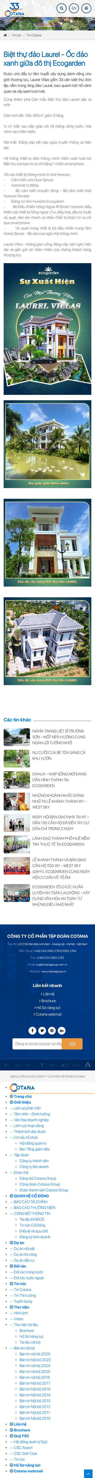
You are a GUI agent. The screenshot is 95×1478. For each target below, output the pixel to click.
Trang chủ (22, 1096)
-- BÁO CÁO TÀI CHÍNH (29, 1201)
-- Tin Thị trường (23, 1295)
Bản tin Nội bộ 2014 (34, 1395)
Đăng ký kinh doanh (34, 1237)
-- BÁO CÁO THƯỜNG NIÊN (32, 1207)
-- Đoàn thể (19, 1172)
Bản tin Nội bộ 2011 (34, 1412)
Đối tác (19, 1266)
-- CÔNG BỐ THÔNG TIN (30, 1213)
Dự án (18, 1242)
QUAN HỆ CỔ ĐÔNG (31, 1196)
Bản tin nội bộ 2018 (34, 1377)
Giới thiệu (22, 1102)
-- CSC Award (21, 1447)
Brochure (48, 1001)
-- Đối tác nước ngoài (27, 1278)
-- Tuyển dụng (21, 1301)
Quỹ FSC (21, 1436)
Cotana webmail (48, 1014)
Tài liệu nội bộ (29, 1342)
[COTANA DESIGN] (67, 1064)
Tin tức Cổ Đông (32, 1225)
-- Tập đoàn (19, 1155)
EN (74, 8)
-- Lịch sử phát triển (25, 1108)
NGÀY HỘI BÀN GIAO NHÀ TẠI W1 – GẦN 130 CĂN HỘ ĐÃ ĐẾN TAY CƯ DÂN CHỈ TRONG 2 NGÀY (60, 823)
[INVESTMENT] (21, 1064)
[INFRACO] (10, 1064)
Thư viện (21, 1307)
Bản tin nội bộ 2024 (34, 1365)
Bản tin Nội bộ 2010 (35, 1418)
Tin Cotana (33, 35)
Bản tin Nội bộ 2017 (34, 1383)
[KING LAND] (33, 1064)
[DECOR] (79, 1064)
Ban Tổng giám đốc (34, 1149)
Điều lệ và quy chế (33, 1231)
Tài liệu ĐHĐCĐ (31, 1219)
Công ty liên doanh (34, 1166)
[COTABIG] (56, 1064)
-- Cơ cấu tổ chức (24, 1137)
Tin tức (16, 35)
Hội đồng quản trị (33, 1143)
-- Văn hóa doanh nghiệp (29, 1120)
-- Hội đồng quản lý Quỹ (28, 1441)
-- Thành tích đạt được (28, 1131)
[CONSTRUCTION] (44, 1064)
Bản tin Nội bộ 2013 (34, 1400)
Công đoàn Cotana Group (39, 1184)
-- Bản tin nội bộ (22, 1348)
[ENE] (90, 1064)
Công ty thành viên (34, 1160)
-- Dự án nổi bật (22, 1248)
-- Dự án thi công (23, 1254)
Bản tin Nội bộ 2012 (34, 1406)
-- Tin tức (17, 1459)
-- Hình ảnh (19, 1313)
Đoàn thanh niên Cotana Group (43, 1190)
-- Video (16, 1319)
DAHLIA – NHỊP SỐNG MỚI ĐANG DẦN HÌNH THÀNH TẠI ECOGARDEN (59, 780)
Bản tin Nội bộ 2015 (34, 1389)
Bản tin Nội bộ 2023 (35, 1360)
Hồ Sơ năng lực (48, 1007)
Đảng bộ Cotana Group (37, 1178)
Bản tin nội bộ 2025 (34, 1354)
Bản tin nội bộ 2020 (34, 1371)
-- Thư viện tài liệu (24, 1324)
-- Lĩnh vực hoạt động (27, 1125)
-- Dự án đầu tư (22, 1260)
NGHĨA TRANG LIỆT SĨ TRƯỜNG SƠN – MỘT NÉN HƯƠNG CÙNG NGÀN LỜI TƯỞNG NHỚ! (58, 737)
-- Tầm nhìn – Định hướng (30, 1114)
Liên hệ (48, 994)
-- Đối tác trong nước (26, 1272)
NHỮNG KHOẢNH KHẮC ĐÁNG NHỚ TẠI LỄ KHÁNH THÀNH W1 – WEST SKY (59, 801)
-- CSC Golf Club (23, 1453)
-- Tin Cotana (20, 1289)
